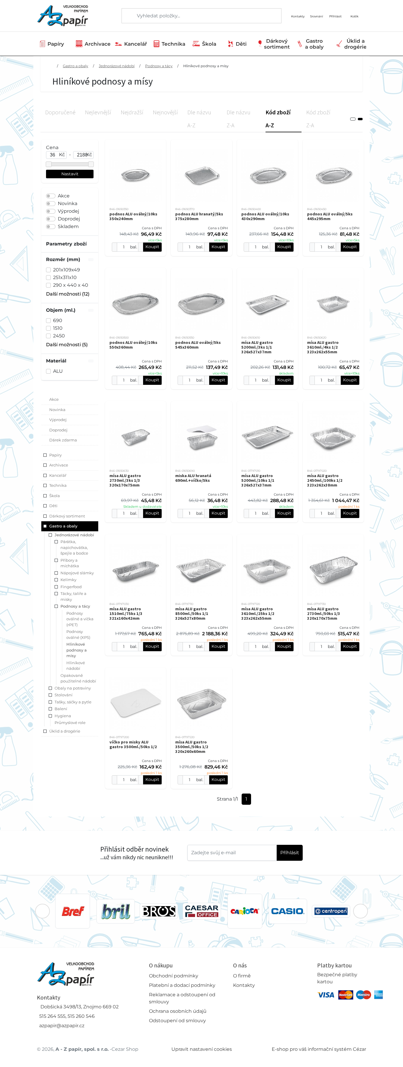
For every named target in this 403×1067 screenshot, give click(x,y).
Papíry (55, 44)
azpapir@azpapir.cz (61, 1025)
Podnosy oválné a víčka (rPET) (80, 619)
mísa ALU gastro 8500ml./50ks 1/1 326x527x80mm (191, 613)
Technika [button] (58, 485)
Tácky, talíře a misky (73, 596)
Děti (241, 44)
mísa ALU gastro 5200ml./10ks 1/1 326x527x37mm (257, 480)
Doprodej (69, 219)
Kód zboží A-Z (278, 118)
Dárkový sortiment (277, 44)
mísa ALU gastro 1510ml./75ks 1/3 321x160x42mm (125, 613)
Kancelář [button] (57, 475)
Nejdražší (132, 112)
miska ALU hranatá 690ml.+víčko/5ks (193, 478)
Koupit (152, 246)
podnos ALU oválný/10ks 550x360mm (133, 345)
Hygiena (63, 715)
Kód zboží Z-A (318, 118)
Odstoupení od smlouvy (177, 1020)
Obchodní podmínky (173, 976)
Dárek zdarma (63, 440)
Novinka (67, 203)
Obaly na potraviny (73, 688)
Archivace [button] (58, 465)
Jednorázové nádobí (117, 66)
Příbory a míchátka (69, 563)
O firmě (242, 976)
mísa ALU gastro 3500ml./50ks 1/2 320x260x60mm (191, 746)
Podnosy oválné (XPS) (78, 634)
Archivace (98, 44)
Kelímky (68, 579)
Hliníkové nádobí (75, 665)
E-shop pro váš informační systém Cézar (319, 1049)
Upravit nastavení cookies (201, 1049)
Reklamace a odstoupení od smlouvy (182, 998)
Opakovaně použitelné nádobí (78, 678)
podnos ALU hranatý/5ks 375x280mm (199, 216)
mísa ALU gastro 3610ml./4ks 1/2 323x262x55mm (323, 347)
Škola (209, 44)
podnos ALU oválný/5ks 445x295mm (330, 216)
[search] (126, 16)
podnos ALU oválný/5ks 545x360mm (198, 345)
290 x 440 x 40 (70, 285)
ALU (58, 371)
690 (57, 320)
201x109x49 (66, 270)
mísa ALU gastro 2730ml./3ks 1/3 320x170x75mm (125, 480)
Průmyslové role (70, 722)
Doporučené (60, 112)
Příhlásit (289, 852)
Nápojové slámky (77, 572)
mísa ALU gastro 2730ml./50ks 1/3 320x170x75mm (323, 613)
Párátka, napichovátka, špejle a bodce (74, 547)
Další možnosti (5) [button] (67, 344)
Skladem (68, 226)
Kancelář (135, 44)
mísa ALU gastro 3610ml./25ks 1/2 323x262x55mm (257, 613)
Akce (64, 196)
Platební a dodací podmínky (182, 985)
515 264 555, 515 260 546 (67, 1016)
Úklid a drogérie (355, 44)
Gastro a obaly (314, 44)
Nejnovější (165, 112)
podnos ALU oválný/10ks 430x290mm (265, 216)
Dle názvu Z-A (238, 118)
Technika (173, 44)
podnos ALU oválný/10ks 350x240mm (133, 216)
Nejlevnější (98, 112)
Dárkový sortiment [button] (67, 516)
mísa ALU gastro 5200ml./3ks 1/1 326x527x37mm (257, 347)
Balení (61, 708)
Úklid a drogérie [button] (64, 731)
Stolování (64, 694)
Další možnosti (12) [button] (67, 294)
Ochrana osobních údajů (178, 1011)
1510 (58, 328)
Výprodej (68, 211)
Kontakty (244, 985)
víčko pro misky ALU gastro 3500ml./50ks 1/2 (133, 744)
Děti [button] (53, 505)
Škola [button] (54, 495)
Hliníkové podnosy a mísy (206, 66)
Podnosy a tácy (159, 66)
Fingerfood (71, 586)
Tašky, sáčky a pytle (73, 702)
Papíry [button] (55, 455)
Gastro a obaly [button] (63, 526)
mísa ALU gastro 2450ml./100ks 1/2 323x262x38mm (325, 480)
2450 (59, 336)
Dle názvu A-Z (199, 118)
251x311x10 (65, 277)
